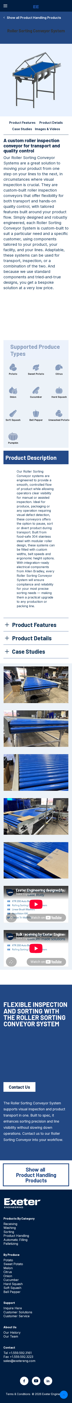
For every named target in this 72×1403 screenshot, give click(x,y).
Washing (9, 1228)
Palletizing (10, 1244)
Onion (7, 1276)
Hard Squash (13, 1284)
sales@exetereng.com (19, 1361)
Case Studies (22, 129)
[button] (5, 6)
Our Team (10, 1336)
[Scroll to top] (64, 1394)
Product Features (22, 123)
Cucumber (11, 1280)
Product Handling (16, 1236)
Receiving (10, 1224)
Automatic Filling (15, 1240)
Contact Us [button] (19, 1086)
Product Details (51, 123)
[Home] (22, 1203)
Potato (8, 1260)
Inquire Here (12, 1308)
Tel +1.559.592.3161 (17, 1353)
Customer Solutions (17, 1312)
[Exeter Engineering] (36, 6)
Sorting (8, 1232)
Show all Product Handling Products (33, 18)
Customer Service (16, 1316)
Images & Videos (47, 129)
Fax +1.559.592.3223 (18, 1357)
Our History (12, 1332)
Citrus (7, 1272)
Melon (8, 1268)
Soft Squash (12, 1288)
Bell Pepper (12, 1292)
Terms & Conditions (18, 1394)
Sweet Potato (13, 1264)
